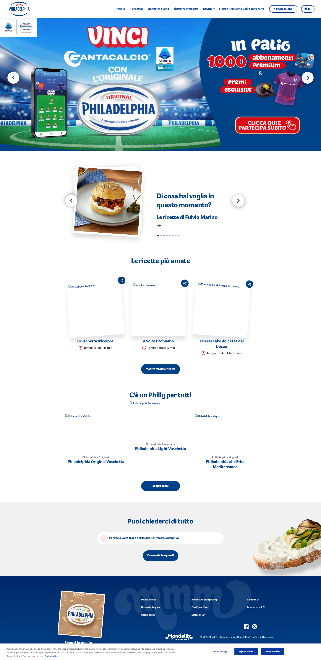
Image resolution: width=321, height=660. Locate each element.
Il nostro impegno (186, 9)
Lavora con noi (254, 607)
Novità (207, 9)
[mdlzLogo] (179, 636)
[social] (246, 626)
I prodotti (136, 9)
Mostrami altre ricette (161, 369)
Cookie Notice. (51, 656)
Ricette (120, 9)
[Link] (159, 225)
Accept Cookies (272, 651)
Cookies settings (220, 651)
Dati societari (198, 615)
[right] (238, 201)
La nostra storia (158, 9)
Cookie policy (148, 615)
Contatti (251, 599)
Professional (284, 9)
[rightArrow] (308, 78)
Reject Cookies (246, 651)
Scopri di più (160, 486)
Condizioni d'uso (200, 607)
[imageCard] (110, 201)
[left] (71, 201)
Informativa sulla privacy (204, 599)
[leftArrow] (13, 78)
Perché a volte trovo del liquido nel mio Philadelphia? (144, 538)
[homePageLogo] (19, 8)
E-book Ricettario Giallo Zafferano (241, 9)
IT (309, 9)
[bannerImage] (160, 84)
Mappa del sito (148, 599)
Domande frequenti (160, 555)
